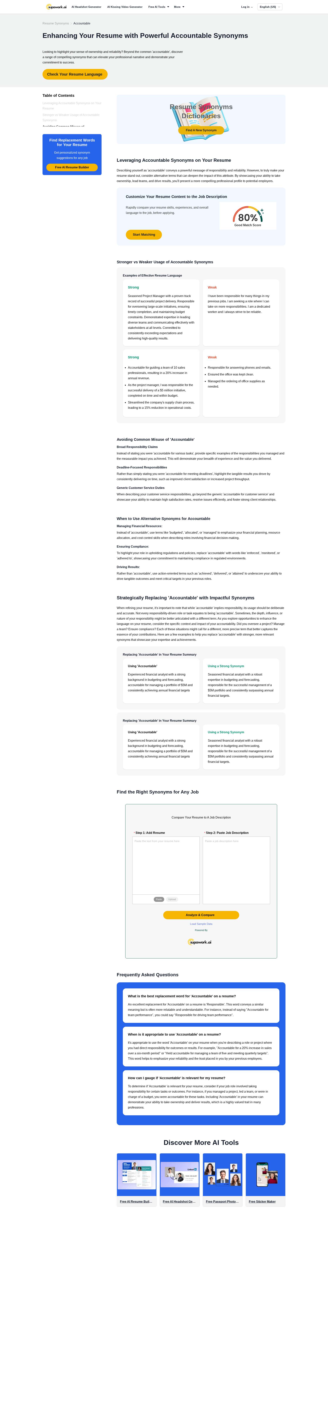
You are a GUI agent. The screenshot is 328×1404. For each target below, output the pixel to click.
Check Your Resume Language (74, 74)
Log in (247, 6)
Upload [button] (172, 899)
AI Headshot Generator (86, 6)
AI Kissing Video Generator (124, 6)
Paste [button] (159, 899)
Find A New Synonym (201, 130)
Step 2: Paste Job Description (227, 832)
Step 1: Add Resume (150, 832)
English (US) (268, 6)
